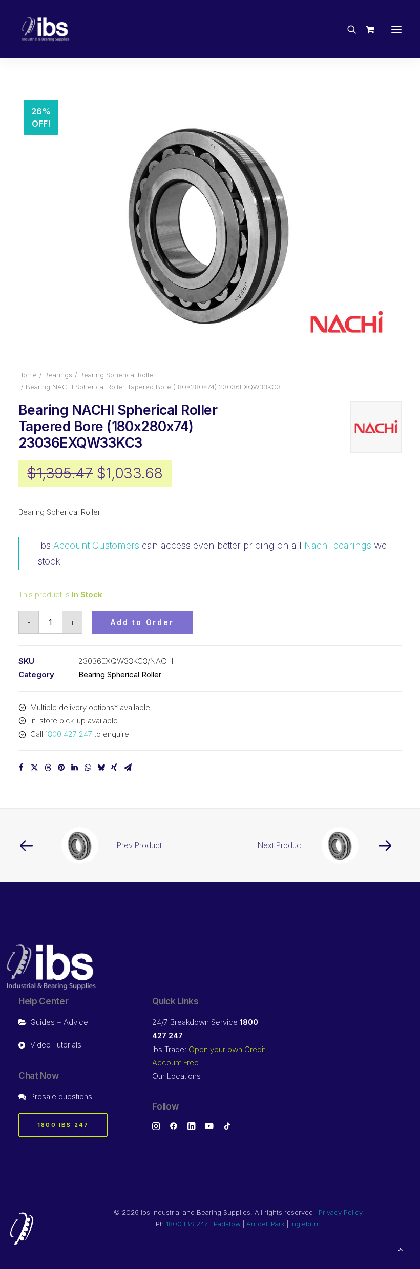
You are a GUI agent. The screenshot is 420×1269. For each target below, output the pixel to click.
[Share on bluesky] (101, 767)
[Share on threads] (47, 767)
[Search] (347, 29)
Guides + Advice (59, 1022)
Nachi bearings (337, 545)
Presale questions (61, 1096)
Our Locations (176, 1076)
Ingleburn (305, 1224)
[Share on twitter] (34, 767)
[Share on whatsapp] (87, 767)
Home (27, 375)
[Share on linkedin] (74, 767)
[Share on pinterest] (61, 767)
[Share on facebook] (21, 767)
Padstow (227, 1224)
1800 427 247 (68, 734)
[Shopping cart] (365, 29)
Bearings (58, 375)
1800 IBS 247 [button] (63, 1125)
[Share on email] (127, 767)
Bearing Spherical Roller (117, 375)
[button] (396, 29)
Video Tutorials (55, 1045)
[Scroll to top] (400, 1249)
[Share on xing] (114, 767)
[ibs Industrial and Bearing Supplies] (45, 29)
